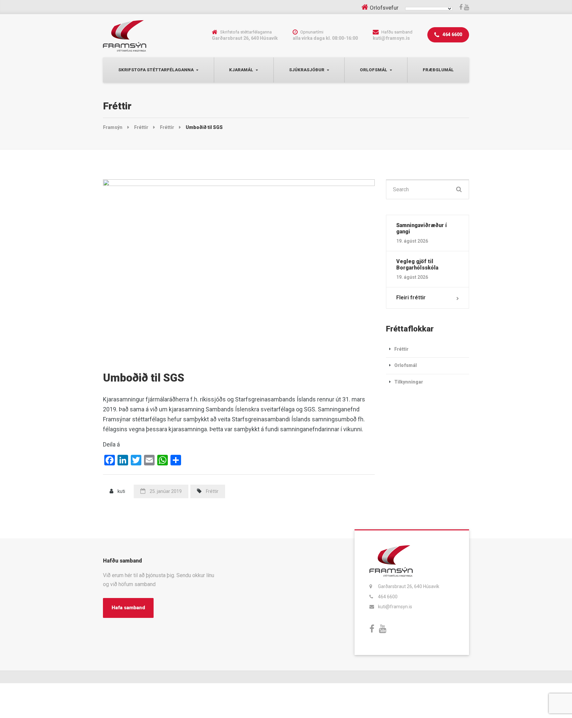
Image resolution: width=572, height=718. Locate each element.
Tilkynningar (408, 382)
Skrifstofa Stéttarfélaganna (156, 69)
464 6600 (452, 34)
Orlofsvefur (384, 7)
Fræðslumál (438, 69)
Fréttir (212, 491)
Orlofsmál (373, 69)
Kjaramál (241, 69)
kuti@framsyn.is (395, 606)
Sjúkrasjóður (306, 69)
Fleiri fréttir (411, 297)
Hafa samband (128, 608)
